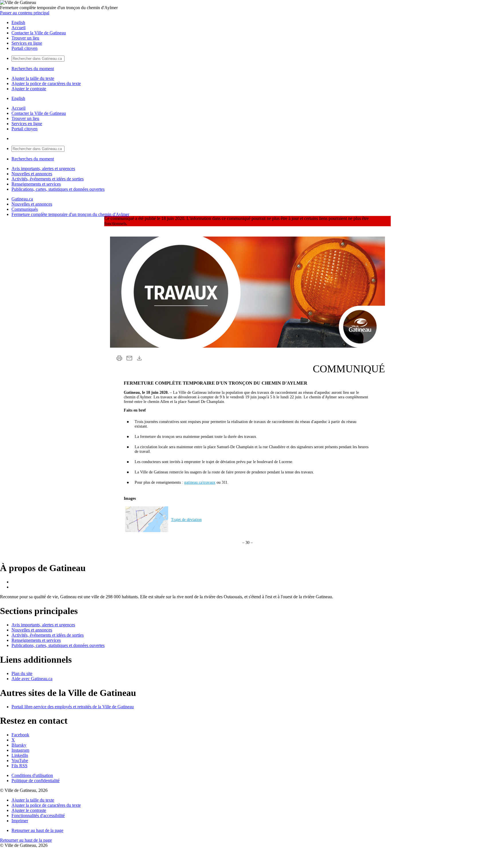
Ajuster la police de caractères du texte (46, 83)
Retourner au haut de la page (37, 830)
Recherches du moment (32, 68)
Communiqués (24, 209)
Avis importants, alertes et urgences (43, 168)
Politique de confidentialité (35, 780)
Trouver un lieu (25, 38)
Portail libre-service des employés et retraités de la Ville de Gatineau (72, 706)
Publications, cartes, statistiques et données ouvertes (58, 189)
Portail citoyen (24, 48)
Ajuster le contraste (28, 88)
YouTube (19, 760)
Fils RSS (19, 765)
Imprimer (19, 820)
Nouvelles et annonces (31, 173)
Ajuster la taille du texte (32, 78)
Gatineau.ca (22, 198)
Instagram (20, 750)
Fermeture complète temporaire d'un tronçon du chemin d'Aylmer (70, 214)
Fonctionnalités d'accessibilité (38, 815)
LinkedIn (19, 755)
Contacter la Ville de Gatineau (38, 32)
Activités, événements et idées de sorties (47, 178)
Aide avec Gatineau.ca (31, 678)
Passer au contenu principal (24, 12)
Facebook (20, 734)
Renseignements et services (36, 184)
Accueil (18, 27)
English (18, 22)
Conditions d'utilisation (32, 775)
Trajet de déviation (186, 520)
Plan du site (21, 673)
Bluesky (18, 745)
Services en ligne (26, 43)
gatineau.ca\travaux (199, 482)
